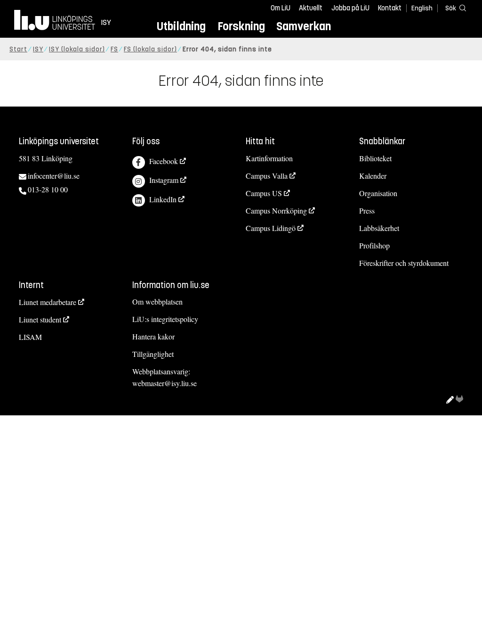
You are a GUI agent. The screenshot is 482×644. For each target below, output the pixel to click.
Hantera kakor (153, 336)
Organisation (378, 193)
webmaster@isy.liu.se (164, 383)
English (422, 8)
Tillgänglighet (153, 354)
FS (114, 49)
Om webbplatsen (157, 301)
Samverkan (303, 26)
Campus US (264, 193)
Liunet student (40, 319)
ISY (38, 49)
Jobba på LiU (350, 8)
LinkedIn (163, 199)
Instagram (163, 180)
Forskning (241, 26)
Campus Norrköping (276, 210)
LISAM (30, 337)
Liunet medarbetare (47, 302)
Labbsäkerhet (379, 228)
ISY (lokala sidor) (77, 49)
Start (18, 49)
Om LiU (280, 8)
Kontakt (390, 8)
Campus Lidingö (271, 228)
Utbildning (181, 26)
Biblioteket (375, 158)
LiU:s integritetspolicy (165, 319)
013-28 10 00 (48, 189)
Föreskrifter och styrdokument (404, 263)
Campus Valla (267, 176)
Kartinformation (269, 158)
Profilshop (374, 245)
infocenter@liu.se (54, 176)
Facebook (163, 161)
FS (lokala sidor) (150, 49)
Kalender (372, 176)
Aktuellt (310, 8)
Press (367, 210)
